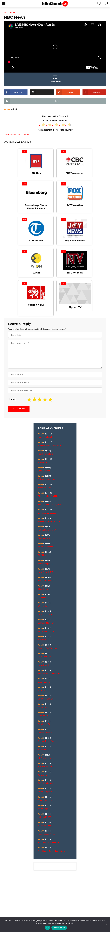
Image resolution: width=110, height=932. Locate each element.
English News (10, 135)
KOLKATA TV (44, 817)
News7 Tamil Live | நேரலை (49, 504)
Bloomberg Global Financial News (36, 207)
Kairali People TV (45, 563)
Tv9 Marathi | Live (46, 631)
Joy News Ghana (75, 240)
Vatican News (36, 304)
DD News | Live (44, 758)
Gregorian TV (44, 682)
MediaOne (42, 462)
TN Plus (36, 173)
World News (9, 13)
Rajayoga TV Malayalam (48, 842)
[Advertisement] (55, 899)
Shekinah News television (49, 445)
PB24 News (43, 707)
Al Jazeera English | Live (48, 496)
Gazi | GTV (43, 597)
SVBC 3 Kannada (45, 580)
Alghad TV (74, 307)
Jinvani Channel (45, 766)
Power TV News (45, 732)
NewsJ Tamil (43, 665)
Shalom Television (46, 741)
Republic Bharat (45, 437)
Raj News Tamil (44, 825)
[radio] (42, 125)
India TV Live (44, 715)
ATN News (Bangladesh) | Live (51, 851)
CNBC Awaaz (44, 470)
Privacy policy (59, 928)
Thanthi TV (43, 589)
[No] (106, 924)
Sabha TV (42, 749)
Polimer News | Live (46, 479)
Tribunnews (36, 240)
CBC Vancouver (75, 173)
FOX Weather (75, 205)
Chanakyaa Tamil (45, 614)
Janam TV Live (44, 487)
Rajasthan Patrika (45, 783)
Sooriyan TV (43, 690)
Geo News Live (44, 656)
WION (36, 272)
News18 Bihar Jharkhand (49, 673)
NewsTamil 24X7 (45, 572)
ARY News (42, 555)
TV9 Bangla (43, 808)
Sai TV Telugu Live (46, 698)
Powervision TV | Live (47, 648)
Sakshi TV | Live (45, 791)
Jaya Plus (42, 639)
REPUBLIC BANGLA (47, 529)
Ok (47, 928)
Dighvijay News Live (46, 623)
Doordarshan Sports (47, 513)
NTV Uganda (75, 272)
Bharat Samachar (45, 800)
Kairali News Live (45, 454)
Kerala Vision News (46, 834)
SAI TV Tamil (43, 606)
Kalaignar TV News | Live (49, 521)
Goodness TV (44, 724)
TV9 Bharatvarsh (45, 546)
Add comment (55, 82)
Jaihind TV (42, 775)
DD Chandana (44, 538)
